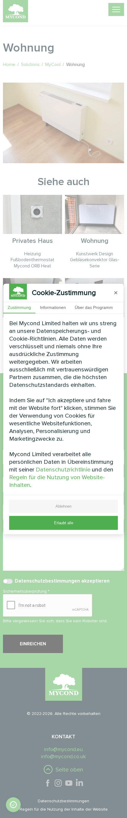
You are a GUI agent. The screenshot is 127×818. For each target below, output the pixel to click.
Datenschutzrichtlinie (63, 469)
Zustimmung (19, 307)
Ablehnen (63, 506)
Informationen (53, 307)
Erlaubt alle (63, 523)
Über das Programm (94, 307)
